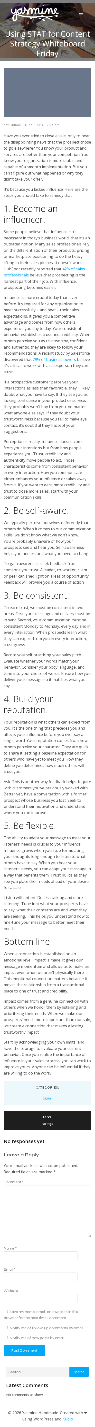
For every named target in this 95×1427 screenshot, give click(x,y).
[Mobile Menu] (81, 13)
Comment (14, 1182)
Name (10, 1248)
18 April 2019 (34, 125)
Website (11, 1290)
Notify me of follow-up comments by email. (47, 1328)
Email (10, 1269)
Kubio (67, 1419)
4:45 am (53, 125)
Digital (47, 1098)
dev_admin (12, 125)
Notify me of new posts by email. (37, 1337)
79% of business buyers (54, 359)
